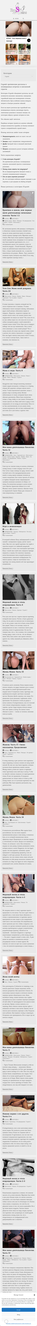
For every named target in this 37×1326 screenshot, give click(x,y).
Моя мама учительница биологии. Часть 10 (18, 1251)
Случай (10, 222)
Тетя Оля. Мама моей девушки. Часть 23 (17, 289)
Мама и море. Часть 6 (13, 370)
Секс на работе (13, 298)
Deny (18, 1315)
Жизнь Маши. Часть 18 (13, 817)
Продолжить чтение (8, 262)
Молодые (19, 221)
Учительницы (16, 222)
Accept (18, 1310)
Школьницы (5, 824)
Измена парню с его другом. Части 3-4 (16, 1115)
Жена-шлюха (8, 296)
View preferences (18, 1319)
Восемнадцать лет (9, 677)
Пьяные (19, 458)
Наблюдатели (22, 531)
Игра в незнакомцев (12, 526)
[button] (34, 1295)
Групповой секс (21, 455)
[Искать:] (23, 18)
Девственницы (21, 822)
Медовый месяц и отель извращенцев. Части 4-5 (14, 896)
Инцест (28, 376)
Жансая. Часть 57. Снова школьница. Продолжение (15, 746)
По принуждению (27, 221)
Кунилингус (12, 1121)
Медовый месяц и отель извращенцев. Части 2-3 (14, 1180)
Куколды (18, 457)
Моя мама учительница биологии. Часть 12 (18, 448)
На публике (30, 752)
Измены (14, 296)
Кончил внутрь (8, 221)
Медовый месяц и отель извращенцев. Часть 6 (14, 603)
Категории (8, 73)
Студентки (9, 754)
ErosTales (7, 218)
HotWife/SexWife (8, 376)
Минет (14, 221)
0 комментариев (9, 224)
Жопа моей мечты (11, 976)
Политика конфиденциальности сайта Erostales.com (18, 1323)
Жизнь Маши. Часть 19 (13, 671)
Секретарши (5, 298)
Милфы (19, 296)
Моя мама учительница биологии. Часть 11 (18, 1048)
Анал (15, 455)
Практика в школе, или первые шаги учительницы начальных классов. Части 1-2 (17, 213)
